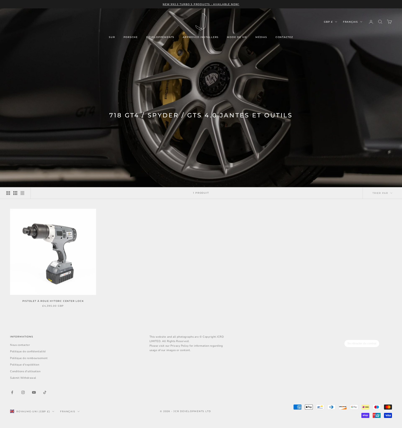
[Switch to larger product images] (8, 193)
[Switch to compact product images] (22, 193)
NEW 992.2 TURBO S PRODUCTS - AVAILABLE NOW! (201, 4)
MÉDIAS (261, 37)
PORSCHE (131, 37)
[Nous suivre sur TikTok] (45, 392)
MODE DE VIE (237, 37)
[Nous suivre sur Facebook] (12, 392)
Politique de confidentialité (28, 351)
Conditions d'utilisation (25, 371)
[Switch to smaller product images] (15, 193)
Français (350, 21)
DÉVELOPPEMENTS (160, 37)
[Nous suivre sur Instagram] (23, 392)
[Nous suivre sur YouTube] (34, 392)
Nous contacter (20, 345)
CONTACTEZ (284, 37)
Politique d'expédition (24, 365)
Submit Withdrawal (23, 378)
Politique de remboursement (29, 358)
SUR (112, 37)
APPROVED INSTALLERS (201, 37)
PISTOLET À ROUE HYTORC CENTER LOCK (53, 301)
